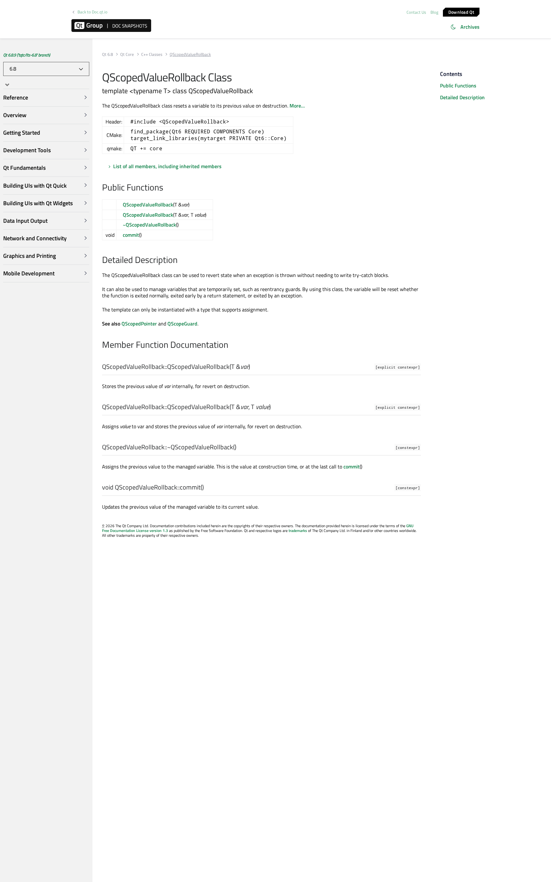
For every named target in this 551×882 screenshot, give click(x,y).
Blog (434, 12)
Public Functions (458, 85)
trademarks (298, 530)
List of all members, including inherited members (167, 166)
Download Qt (461, 11)
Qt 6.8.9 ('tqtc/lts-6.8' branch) (26, 55)
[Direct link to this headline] (166, 188)
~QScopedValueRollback (149, 224)
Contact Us (416, 12)
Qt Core (127, 54)
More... (297, 105)
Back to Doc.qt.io (92, 12)
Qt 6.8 (107, 54)
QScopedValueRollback (148, 204)
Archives (470, 27)
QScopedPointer (139, 323)
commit (131, 235)
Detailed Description (462, 97)
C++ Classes (151, 54)
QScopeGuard (182, 323)
